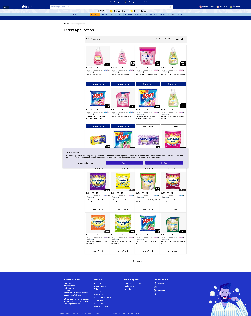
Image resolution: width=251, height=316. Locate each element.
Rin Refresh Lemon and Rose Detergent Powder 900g (95, 117)
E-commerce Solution (119, 313)
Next (139, 261)
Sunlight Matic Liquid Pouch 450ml (147, 74)
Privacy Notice (99, 292)
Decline (164, 163)
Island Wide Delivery (113, 2)
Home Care (152, 14)
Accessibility (98, 303)
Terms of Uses (99, 295)
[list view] (184, 39)
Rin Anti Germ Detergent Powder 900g (147, 242)
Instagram (161, 287)
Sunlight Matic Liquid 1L (93, 74)
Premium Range (140, 11)
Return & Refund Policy (102, 297)
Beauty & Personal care (132, 283)
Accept (124, 163)
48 (169, 38)
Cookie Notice (99, 300)
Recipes (165, 14)
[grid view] (182, 39)
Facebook (160, 283)
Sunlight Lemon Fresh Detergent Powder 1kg (122, 242)
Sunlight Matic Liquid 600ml (120, 74)
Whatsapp (161, 290)
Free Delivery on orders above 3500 (137, 2)
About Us (97, 283)
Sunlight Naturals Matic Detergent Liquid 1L (172, 117)
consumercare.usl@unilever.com (76, 293)
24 (162, 38)
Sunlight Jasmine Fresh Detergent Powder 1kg (122, 201)
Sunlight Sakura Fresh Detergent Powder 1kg (171, 201)
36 (165, 38)
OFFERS (95, 14)
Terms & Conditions (101, 306)
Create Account (100, 286)
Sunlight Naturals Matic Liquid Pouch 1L (173, 242)
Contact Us (179, 14)
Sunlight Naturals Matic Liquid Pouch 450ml (148, 201)
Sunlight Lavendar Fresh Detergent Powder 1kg (97, 201)
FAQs (96, 289)
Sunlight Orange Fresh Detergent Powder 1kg (97, 242)
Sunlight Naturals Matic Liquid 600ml (173, 74)
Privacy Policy (155, 157)
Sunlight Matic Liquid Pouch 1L (121, 116)
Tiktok (159, 294)
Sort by (89, 39)
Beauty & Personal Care (111, 14)
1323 (72, 295)
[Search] (170, 7)
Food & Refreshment (134, 14)
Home (77, 14)
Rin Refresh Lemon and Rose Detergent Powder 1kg (145, 117)
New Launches (119, 11)
